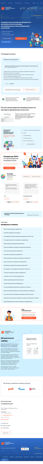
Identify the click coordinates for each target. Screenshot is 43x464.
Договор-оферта (39, 456)
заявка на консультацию (28, 317)
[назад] (22, 144)
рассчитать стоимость (7, 38)
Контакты (32, 456)
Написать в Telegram (6, 425)
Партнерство (26, 456)
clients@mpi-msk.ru (5, 419)
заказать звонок (39, 17)
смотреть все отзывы (36, 176)
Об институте (5, 456)
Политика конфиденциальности (38, 448)
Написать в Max (5, 423)
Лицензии (11, 456)
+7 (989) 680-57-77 (37, 15)
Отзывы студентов (18, 456)
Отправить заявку (20, 38)
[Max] (41, 3)
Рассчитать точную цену (29, 89)
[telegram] (38, 3)
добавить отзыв (26, 176)
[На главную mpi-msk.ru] (8, 7)
